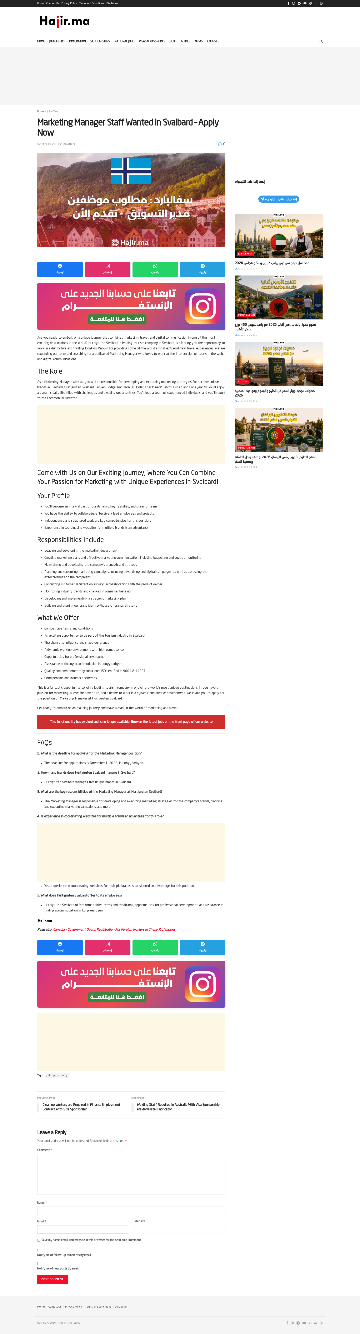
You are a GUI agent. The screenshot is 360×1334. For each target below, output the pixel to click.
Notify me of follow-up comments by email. (64, 1255)
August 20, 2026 (247, 401)
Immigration (77, 41)
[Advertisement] (180, 76)
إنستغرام (107, 272)
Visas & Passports (152, 41)
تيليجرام (203, 272)
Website (140, 1221)
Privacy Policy (69, 3)
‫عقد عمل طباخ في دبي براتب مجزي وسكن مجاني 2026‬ (272, 263)
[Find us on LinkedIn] (315, 1323)
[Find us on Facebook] (287, 1323)
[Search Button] (321, 41)
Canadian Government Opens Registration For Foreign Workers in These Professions (114, 929)
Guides (185, 41)
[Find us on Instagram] (292, 1323)
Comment (44, 1150)
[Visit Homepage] (65, 21)
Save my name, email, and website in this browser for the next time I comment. (91, 1240)
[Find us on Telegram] (298, 1323)
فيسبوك (60, 272)
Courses (213, 41)
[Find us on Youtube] (304, 1323)
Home (40, 3)
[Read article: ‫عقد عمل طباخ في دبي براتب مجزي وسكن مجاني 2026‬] (279, 236)
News (199, 41)
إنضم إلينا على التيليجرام (281, 199)
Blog (173, 41)
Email (42, 1221)
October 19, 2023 (48, 144)
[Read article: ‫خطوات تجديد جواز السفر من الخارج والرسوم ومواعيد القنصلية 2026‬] (279, 364)
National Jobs (124, 41)
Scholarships (100, 41)
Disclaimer (112, 3)
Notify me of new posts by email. (58, 1268)
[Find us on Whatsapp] (321, 1323)
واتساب (155, 272)
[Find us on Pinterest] (310, 1323)
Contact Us (52, 3)
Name (42, 1202)
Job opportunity (57, 1075)
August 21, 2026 (247, 269)
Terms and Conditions (91, 3)
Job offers (57, 41)
